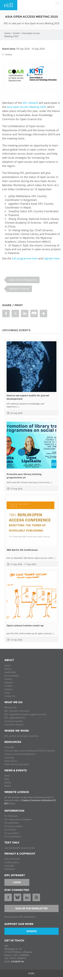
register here (51, 258)
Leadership (10, 672)
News (7, 775)
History (8, 668)
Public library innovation (16, 764)
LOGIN (17, 882)
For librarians (11, 815)
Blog (6, 778)
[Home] (8, 5)
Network (8, 682)
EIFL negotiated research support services (25, 714)
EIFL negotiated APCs (14, 717)
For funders (10, 829)
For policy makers (13, 826)
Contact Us (9, 696)
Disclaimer (9, 869)
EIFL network (30, 103)
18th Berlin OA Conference (22, 550)
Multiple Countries (19, 288)
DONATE (32, 931)
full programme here (25, 258)
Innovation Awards (13, 724)
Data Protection (12, 858)
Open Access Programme (23, 279)
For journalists (11, 833)
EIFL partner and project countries (21, 735)
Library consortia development (19, 753)
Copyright (9, 747)
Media (7, 785)
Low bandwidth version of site (19, 847)
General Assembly (13, 721)
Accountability (11, 675)
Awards (8, 678)
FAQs (7, 692)
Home (7, 33)
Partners (8, 689)
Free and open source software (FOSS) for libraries (29, 750)
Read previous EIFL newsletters (20, 916)
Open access (10, 760)
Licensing (9, 757)
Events (16, 33)
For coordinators (12, 836)
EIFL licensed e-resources (17, 710)
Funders (8, 685)
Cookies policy (11, 862)
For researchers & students (18, 819)
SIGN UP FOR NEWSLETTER (31, 908)
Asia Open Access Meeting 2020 (26, 107)
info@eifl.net (17, 961)
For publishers (11, 822)
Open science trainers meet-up (25, 625)
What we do (10, 707)
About (7, 665)
